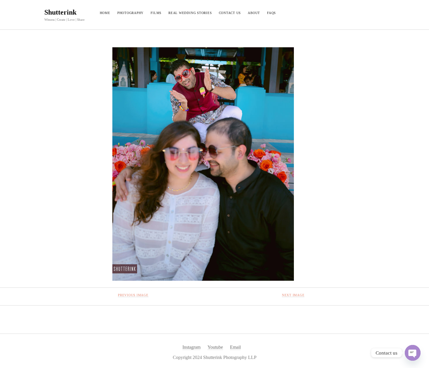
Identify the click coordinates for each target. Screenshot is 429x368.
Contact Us (230, 13)
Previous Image (133, 295)
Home (105, 13)
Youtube (215, 347)
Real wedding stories (190, 13)
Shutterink (60, 12)
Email (235, 347)
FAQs (271, 13)
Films (156, 13)
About (254, 13)
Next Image (293, 295)
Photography (130, 13)
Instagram (191, 347)
